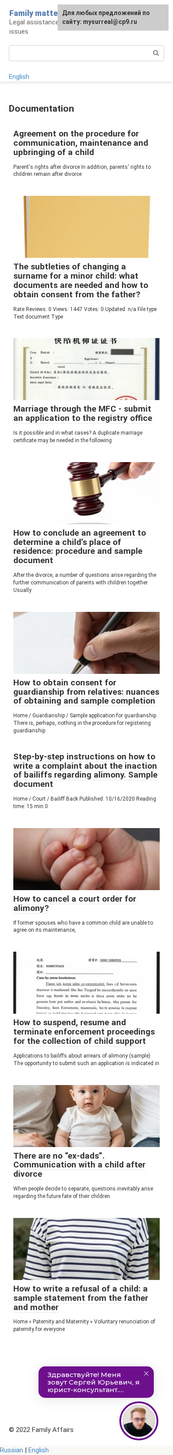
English (19, 77)
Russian (11, 1450)
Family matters (37, 13)
